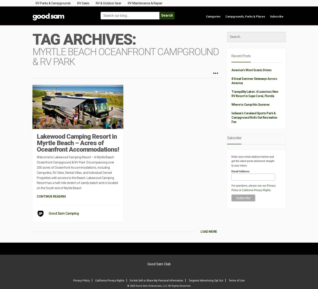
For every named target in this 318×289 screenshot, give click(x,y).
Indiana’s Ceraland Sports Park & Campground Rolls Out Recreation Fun (254, 118)
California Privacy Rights (256, 190)
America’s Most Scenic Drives (251, 70)
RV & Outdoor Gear (108, 3)
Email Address (240, 171)
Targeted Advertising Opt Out (206, 280)
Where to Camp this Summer (250, 104)
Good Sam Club (159, 264)
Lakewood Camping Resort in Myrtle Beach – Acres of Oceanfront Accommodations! (78, 143)
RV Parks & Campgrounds (53, 3)
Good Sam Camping (64, 213)
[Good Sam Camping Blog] (61, 13)
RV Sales (83, 3)
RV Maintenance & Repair (145, 3)
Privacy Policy (81, 280)
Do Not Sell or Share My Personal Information (156, 280)
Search (167, 15)
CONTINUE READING (51, 196)
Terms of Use (237, 280)
